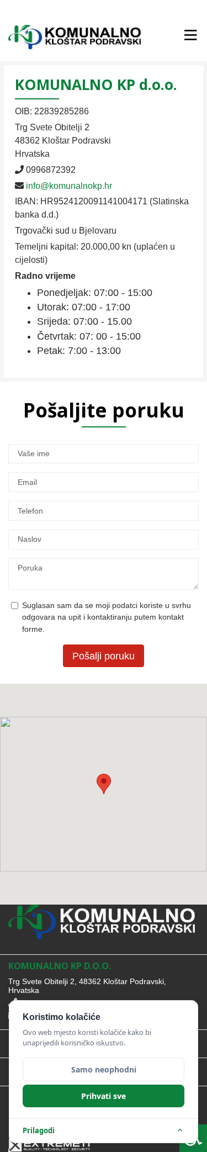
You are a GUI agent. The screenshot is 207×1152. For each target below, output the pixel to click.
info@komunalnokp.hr (69, 186)
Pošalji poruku (103, 656)
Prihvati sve (103, 1096)
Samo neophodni (103, 1069)
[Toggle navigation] (190, 35)
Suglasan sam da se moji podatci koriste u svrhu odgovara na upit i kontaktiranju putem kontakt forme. (106, 617)
